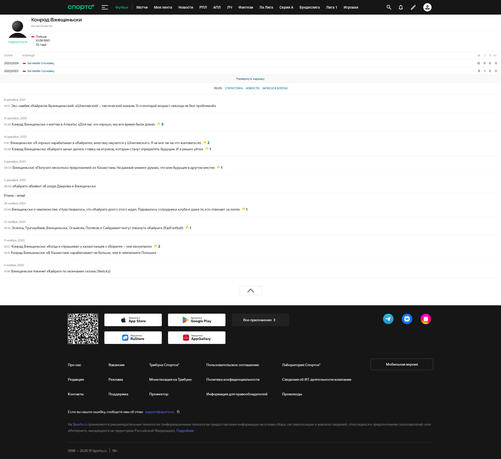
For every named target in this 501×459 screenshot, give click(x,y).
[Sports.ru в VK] (408, 320)
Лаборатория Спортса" (301, 364)
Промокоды (292, 394)
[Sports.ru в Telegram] (389, 320)
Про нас (74, 364)
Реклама (116, 379)
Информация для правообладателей (236, 394)
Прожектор (158, 394)
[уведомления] (401, 7)
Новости (252, 88)
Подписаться (17, 42)
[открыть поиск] (389, 7)
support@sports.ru (159, 411)
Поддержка (118, 394)
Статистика (234, 88)
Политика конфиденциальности (233, 379)
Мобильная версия (402, 364)
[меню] (105, 7)
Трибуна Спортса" (164, 364)
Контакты (76, 394)
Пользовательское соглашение (232, 364)
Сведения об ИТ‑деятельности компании (316, 379)
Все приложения (257, 320)
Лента (218, 88)
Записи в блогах (275, 88)
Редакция (76, 379)
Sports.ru (80, 424)
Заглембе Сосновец (40, 63)
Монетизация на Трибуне (170, 379)
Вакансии (116, 364)
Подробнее (185, 430)
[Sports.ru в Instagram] (427, 320)
